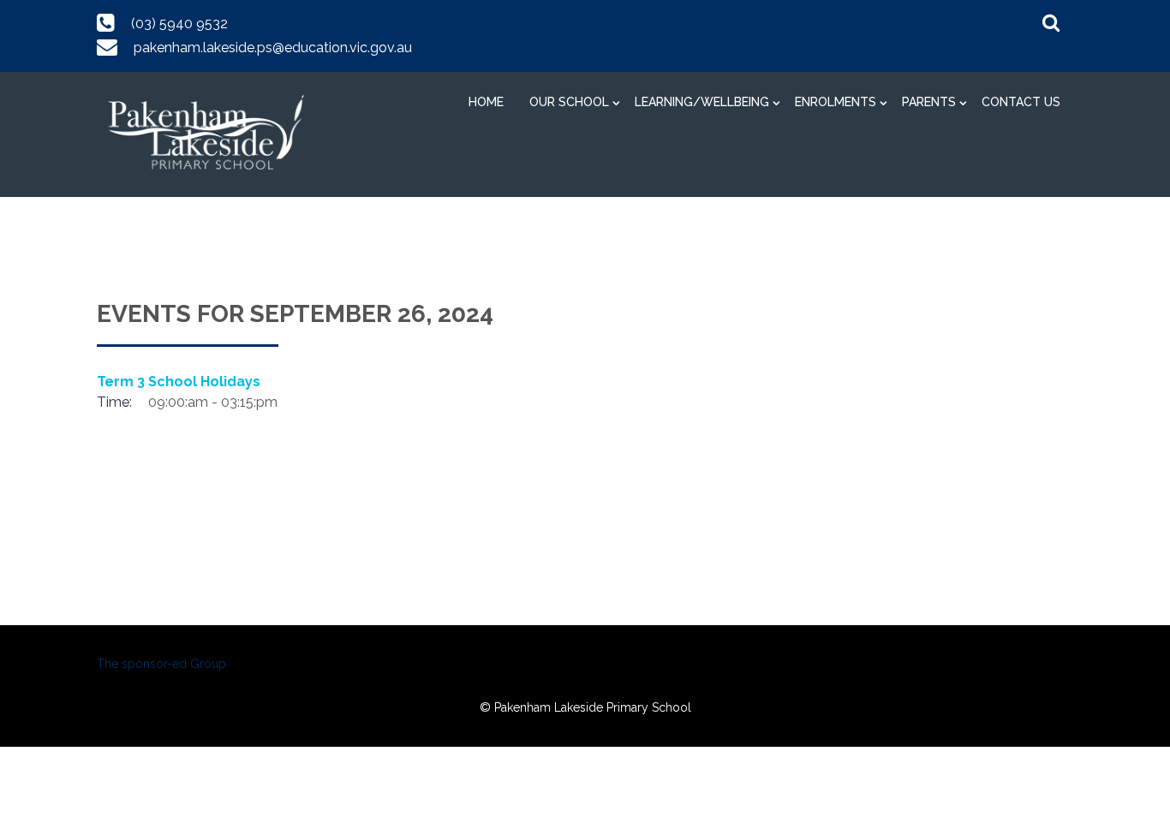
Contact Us (1021, 102)
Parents (929, 102)
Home (486, 102)
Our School (569, 102)
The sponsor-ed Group (161, 664)
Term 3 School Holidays (178, 381)
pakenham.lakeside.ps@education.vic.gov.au (273, 47)
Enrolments (835, 102)
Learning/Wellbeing (702, 102)
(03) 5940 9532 (179, 23)
